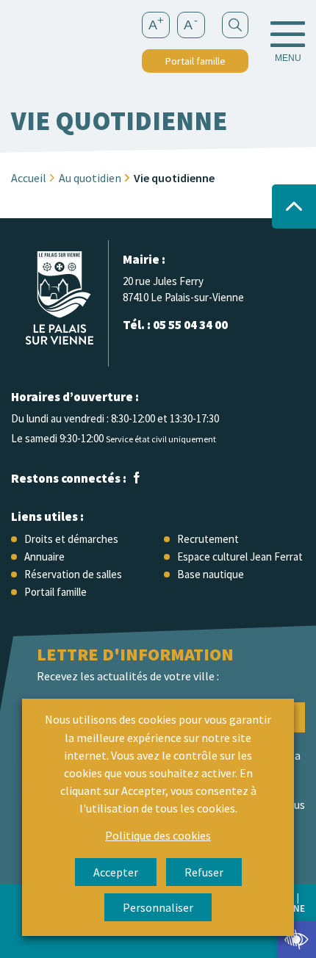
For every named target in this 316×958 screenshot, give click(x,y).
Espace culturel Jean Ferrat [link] (240, 556)
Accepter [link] (115, 872)
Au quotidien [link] (90, 177)
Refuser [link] (203, 872)
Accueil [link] (28, 177)
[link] (296, 939)
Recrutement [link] (208, 539)
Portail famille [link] (195, 61)
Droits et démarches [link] (71, 539)
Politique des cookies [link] (158, 835)
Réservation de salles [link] (73, 574)
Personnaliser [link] (158, 907)
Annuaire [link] (44, 556)
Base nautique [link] (210, 574)
